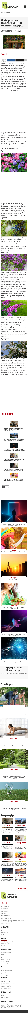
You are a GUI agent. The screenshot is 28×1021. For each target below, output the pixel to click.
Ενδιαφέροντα (7, 859)
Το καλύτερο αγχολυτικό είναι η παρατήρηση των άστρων (7, 880)
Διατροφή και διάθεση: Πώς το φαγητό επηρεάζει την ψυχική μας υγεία (14, 608)
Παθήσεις (3, 972)
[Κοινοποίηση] (11, 60)
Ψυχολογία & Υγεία (21, 825)
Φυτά (9, 12)
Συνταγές (3, 945)
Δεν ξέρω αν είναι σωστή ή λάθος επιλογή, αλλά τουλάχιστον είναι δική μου (14, 525)
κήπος (2, 12)
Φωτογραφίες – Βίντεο (6, 963)
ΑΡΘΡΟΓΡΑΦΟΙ (4, 908)
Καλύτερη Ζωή (7, 825)
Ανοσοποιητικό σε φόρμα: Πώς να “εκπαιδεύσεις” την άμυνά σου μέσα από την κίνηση (14, 714)
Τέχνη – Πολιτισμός (5, 961)
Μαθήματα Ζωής (5, 956)
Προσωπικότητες (5, 997)
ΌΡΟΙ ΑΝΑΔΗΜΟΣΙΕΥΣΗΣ (6, 918)
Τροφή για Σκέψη (5, 999)
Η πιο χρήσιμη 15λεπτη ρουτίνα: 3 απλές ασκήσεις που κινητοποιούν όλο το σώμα (14, 745)
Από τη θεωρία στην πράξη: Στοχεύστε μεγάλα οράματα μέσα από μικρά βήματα (14, 579)
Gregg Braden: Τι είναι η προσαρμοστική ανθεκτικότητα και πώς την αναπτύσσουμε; (14, 450)
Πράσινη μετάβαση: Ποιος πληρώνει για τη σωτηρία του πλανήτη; (14, 809)
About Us (3, 910)
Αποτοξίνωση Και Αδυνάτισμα (8, 942)
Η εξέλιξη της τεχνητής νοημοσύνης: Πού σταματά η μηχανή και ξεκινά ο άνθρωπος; (14, 662)
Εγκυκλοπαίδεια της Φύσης (8, 983)
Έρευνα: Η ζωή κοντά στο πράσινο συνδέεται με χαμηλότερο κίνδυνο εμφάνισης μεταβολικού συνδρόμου (14, 777)
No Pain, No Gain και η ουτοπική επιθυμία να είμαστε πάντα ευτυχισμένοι (14, 460)
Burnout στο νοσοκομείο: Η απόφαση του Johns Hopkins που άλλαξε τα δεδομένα (14, 440)
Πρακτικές (3, 936)
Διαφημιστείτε (4, 911)
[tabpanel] (14, 451)
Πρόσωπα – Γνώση (6, 992)
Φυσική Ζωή (3, 14)
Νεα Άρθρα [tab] (7, 414)
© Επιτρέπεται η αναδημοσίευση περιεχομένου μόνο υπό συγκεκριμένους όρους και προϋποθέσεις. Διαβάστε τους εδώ (13, 922)
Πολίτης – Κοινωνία (5, 959)
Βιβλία (20, 859)
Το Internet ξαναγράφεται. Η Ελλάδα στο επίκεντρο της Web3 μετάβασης (14, 635)
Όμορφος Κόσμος (6, 949)
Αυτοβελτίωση (18, 842)
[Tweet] (19, 60)
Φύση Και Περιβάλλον (14, 769)
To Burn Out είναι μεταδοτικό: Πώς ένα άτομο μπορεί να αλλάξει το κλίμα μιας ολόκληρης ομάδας (13, 429)
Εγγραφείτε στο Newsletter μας (14, 669)
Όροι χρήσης (4, 913)
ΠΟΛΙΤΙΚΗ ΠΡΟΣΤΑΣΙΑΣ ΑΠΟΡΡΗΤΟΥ (14, 678)
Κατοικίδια (3, 954)
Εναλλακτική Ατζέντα (7, 1001)
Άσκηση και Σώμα (14, 707)
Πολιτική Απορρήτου (6, 915)
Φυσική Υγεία (4, 975)
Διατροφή (3, 938)
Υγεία (2, 967)
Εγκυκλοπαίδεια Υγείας (6, 970)
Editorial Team (4, 56)
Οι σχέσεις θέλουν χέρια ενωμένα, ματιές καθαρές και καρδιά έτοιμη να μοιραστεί (13, 480)
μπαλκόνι (6, 12)
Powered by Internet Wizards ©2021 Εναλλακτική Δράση (17, 1010)
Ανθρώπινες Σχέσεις (6, 952)
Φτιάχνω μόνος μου (6, 986)
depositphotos (5, 906)
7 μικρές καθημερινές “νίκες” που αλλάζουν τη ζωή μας (14, 551)
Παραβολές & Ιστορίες (6, 957)
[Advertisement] (14, 111)
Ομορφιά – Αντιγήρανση (7, 984)
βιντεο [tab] (5, 487)
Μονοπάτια (4, 934)
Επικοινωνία (4, 917)
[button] (25, 7)
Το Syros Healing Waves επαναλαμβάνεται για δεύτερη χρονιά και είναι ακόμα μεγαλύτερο (21, 881)
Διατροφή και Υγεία (5, 943)
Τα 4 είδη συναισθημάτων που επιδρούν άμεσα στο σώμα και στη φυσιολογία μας (13, 470)
